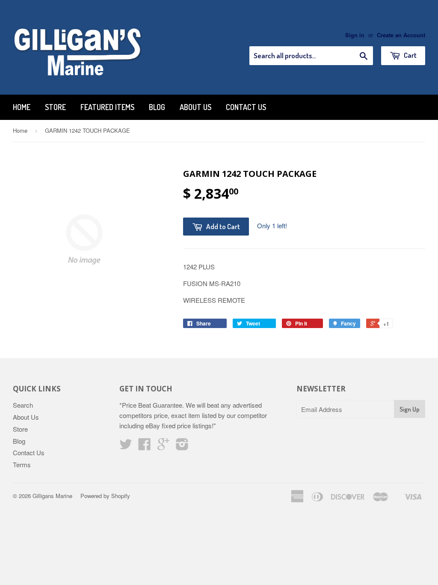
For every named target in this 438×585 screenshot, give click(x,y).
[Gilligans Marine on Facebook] (144, 446)
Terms (22, 464)
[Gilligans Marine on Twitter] (125, 446)
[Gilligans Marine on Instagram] (182, 446)
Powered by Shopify (105, 496)
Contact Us (246, 107)
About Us (195, 107)
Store (55, 107)
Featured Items (107, 107)
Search (23, 404)
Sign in (354, 35)
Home (21, 107)
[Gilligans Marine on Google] (163, 446)
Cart (409, 55)
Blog (157, 107)
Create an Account (401, 35)
